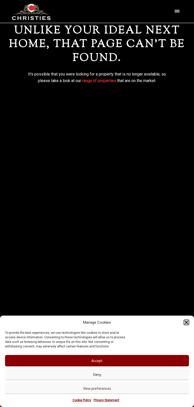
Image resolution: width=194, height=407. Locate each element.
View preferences (97, 388)
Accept (97, 360)
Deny (97, 374)
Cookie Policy (81, 400)
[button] (186, 322)
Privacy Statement (106, 400)
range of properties (99, 80)
